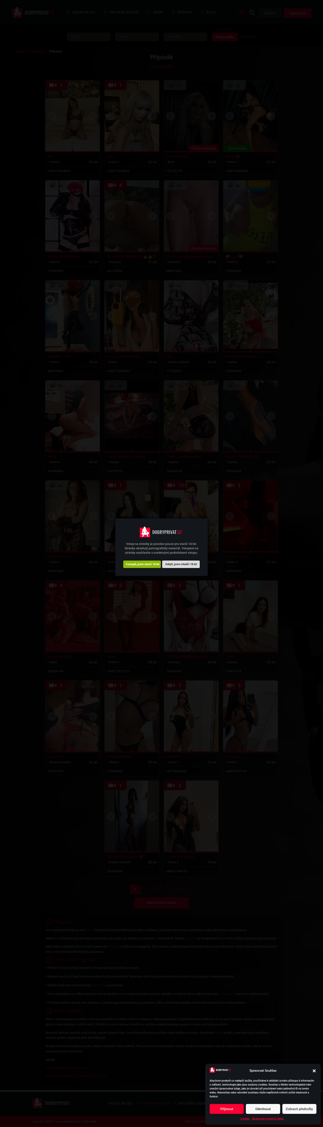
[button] (314, 1071)
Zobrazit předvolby (299, 1109)
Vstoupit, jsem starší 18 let (142, 564)
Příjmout (226, 1109)
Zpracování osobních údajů (268, 1118)
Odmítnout (263, 1109)
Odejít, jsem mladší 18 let (181, 564)
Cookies (245, 1118)
